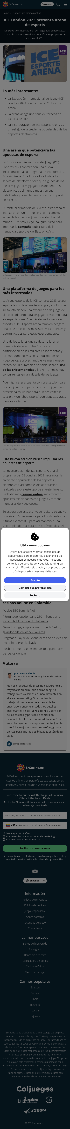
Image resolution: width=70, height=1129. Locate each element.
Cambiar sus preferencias (35, 587)
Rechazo (35, 595)
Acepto (35, 580)
